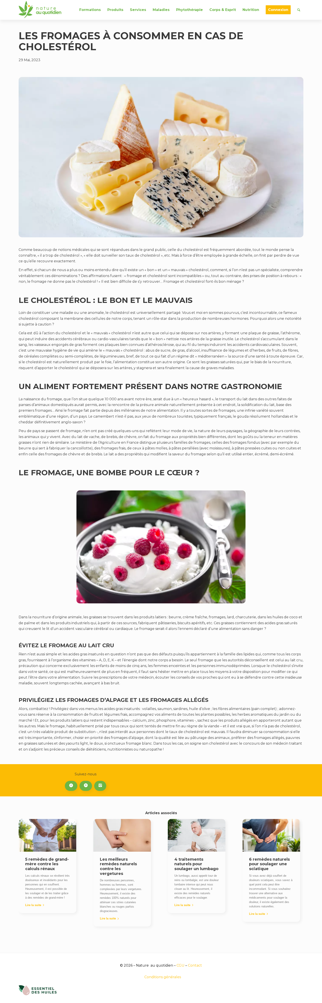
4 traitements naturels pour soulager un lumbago (196, 864)
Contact (195, 965)
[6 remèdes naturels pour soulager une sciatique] (271, 835)
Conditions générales (162, 977)
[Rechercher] (298, 10)
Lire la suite (33, 905)
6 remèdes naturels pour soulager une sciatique (269, 864)
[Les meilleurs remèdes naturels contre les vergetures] (122, 835)
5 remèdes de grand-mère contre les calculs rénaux (47, 864)
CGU (180, 965)
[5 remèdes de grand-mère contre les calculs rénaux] (47, 835)
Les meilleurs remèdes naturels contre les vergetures (118, 866)
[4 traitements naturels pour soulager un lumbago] (196, 835)
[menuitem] (90, 10)
